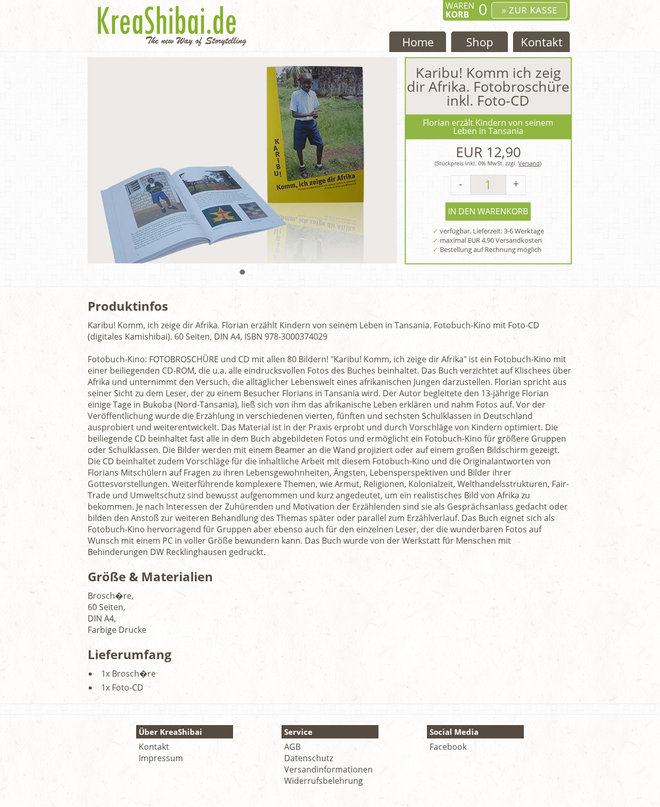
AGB (292, 746)
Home (418, 41)
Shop (479, 41)
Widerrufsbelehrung (323, 780)
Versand (529, 163)
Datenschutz (308, 758)
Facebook (448, 746)
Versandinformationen (328, 769)
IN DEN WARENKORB (488, 211)
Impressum (161, 758)
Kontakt (542, 41)
